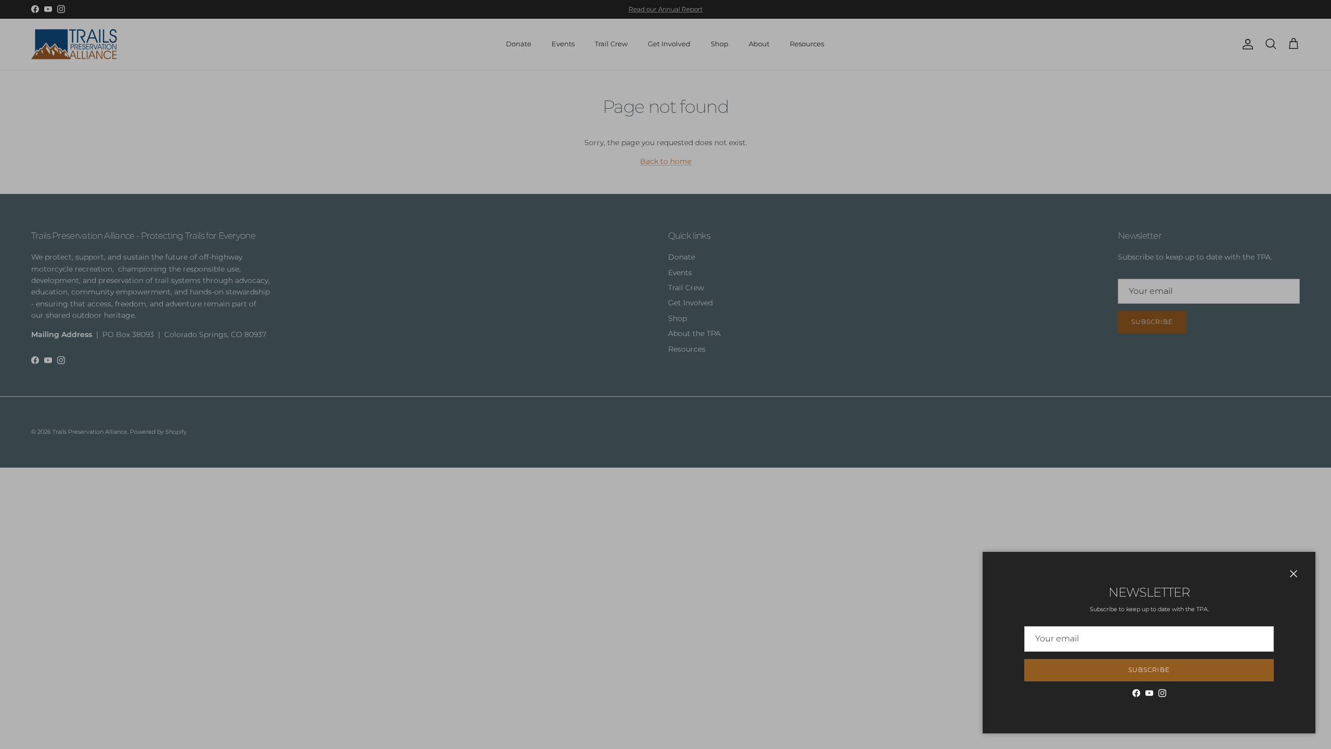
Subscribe (1149, 670)
